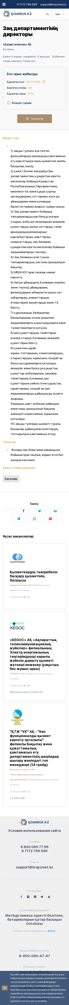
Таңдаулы (36, 118)
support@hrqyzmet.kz (53, 4)
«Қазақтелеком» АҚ (17, 44)
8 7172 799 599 (27, 4)
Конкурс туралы (20, 102)
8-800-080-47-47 (34, 956)
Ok (4, 987)
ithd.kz (51, 930)
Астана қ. (9, 49)
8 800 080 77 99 (34, 847)
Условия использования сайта (34, 831)
